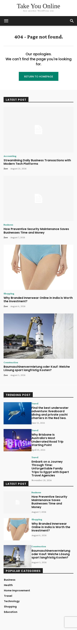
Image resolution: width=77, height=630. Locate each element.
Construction (11, 362)
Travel (35, 403)
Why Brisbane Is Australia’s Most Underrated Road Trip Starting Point (47, 440)
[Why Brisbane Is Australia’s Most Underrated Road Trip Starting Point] (18, 440)
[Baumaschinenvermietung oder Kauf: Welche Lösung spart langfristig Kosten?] (38, 336)
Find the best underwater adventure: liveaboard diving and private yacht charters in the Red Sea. (50, 413)
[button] (72, 21)
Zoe (6, 168)
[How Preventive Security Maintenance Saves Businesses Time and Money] (38, 198)
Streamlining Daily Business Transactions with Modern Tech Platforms (37, 162)
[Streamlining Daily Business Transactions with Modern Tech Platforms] (38, 129)
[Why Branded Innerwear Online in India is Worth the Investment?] (38, 267)
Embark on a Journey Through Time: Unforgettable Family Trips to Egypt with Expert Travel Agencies (50, 468)
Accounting (10, 156)
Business (8, 224)
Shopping (9, 293)
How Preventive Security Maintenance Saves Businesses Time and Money (36, 230)
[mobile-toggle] (6, 21)
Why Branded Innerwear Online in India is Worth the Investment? (38, 299)
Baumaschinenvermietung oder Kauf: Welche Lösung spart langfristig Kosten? (37, 368)
